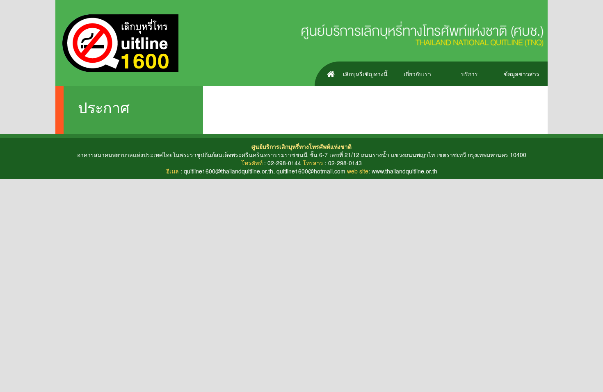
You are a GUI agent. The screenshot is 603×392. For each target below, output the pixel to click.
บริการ (469, 74)
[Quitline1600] (116, 42)
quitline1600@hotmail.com (310, 171)
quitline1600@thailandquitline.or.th (228, 171)
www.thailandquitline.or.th (404, 171)
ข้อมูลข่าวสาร (521, 74)
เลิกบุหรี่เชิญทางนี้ (365, 74)
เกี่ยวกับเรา (417, 74)
